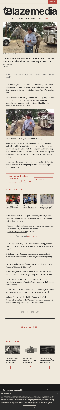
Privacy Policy (24, 180)
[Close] (57, 393)
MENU (46, 18)
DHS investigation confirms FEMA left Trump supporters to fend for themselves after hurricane (30, 207)
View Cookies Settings (29, 407)
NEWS (13, 18)
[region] (30, 400)
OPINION (20, 18)
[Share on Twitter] (27, 312)
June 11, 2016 (32, 236)
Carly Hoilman (8, 65)
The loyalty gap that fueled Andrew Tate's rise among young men (12, 207)
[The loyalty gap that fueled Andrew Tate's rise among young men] (13, 199)
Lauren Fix (43, 355)
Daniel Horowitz (28, 355)
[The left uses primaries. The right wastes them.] (30, 349)
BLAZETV (34, 18)
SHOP (40, 18)
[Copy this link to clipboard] (37, 312)
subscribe (52, 1)
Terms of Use (31, 180)
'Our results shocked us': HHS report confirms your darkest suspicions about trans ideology (12, 361)
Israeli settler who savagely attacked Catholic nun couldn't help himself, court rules (46, 207)
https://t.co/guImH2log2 (17, 231)
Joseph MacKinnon (10, 355)
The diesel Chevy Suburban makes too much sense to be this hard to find (47, 361)
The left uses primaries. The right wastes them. (29, 361)
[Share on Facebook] (22, 312)
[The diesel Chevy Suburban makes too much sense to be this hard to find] (47, 349)
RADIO (27, 18)
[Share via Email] (32, 312)
